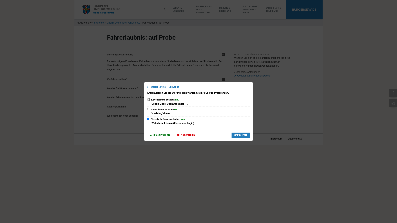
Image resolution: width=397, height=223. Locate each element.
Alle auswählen (160, 135)
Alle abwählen (186, 135)
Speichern (240, 135)
